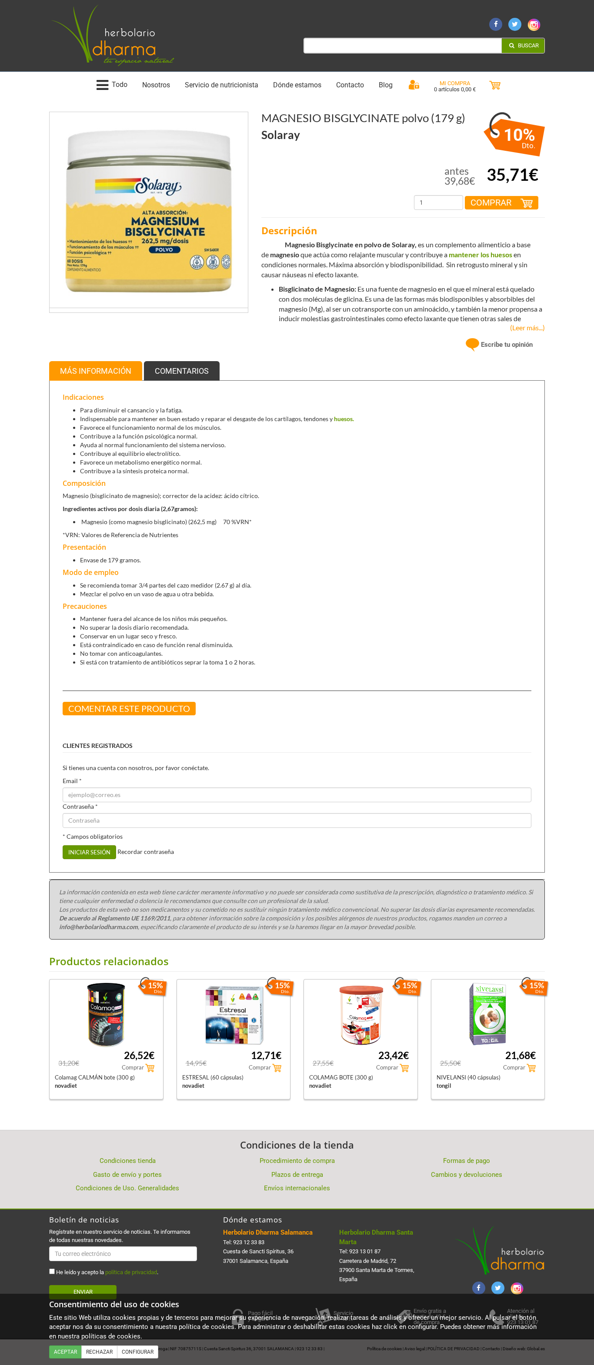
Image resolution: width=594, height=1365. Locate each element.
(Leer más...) (525, 327)
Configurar (138, 1352)
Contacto (350, 85)
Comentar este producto (129, 708)
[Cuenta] (414, 85)
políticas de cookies (110, 1336)
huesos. (344, 418)
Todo (119, 85)
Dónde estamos (297, 85)
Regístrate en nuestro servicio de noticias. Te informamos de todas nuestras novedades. (119, 1236)
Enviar (83, 1292)
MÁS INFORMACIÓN (95, 370)
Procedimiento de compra (297, 1161)
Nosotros (156, 85)
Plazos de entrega (297, 1175)
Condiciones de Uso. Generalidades (127, 1188)
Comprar (492, 202)
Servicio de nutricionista (221, 85)
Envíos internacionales (297, 1188)
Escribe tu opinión (506, 345)
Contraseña (80, 806)
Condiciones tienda (128, 1161)
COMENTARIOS (182, 370)
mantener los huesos (480, 254)
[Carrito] (495, 85)
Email (72, 780)
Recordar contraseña (145, 851)
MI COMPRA (455, 83)
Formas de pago (466, 1161)
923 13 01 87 (364, 1251)
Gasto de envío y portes (127, 1175)
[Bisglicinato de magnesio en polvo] (149, 211)
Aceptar (65, 1352)
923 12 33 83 (248, 1242)
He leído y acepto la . (106, 1272)
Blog (386, 85)
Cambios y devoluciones (466, 1175)
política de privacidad (131, 1272)
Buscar (528, 45)
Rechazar (99, 1352)
